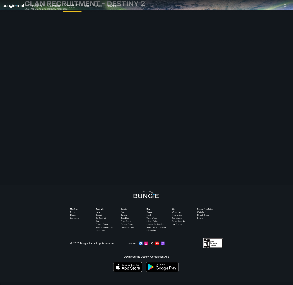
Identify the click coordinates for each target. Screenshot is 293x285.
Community (72, 4)
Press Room (126, 221)
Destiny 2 (37, 6)
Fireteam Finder (102, 224)
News (72, 212)
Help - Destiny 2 (36, 35)
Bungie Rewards (178, 221)
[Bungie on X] (152, 243)
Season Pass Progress (104, 227)
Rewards (112, 6)
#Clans (89, 114)
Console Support (36, 65)
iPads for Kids (202, 212)
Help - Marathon (36, 83)
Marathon (54, 6)
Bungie (124, 209)
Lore (29, 28)
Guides (149, 212)
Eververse (32, 44)
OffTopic (32, 80)
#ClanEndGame (112, 114)
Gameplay (32, 32)
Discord (73, 215)
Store (98, 6)
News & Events (203, 215)
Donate (200, 218)
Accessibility (34, 50)
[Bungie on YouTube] (157, 243)
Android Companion (38, 59)
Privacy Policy (152, 221)
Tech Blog (125, 218)
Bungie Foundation (205, 209)
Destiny (13, 6)
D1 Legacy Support (38, 68)
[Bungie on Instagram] (146, 243)
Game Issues (34, 47)
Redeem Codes (127, 224)
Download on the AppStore (129, 267)
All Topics (32, 16)
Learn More (74, 218)
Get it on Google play (163, 267)
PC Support (33, 62)
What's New (176, 212)
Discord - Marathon (38, 86)
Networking (33, 41)
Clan (97, 221)
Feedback (32, 22)
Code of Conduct (34, 91)
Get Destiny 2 (101, 218)
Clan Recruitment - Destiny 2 (43, 74)
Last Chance (177, 224)
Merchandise (177, 215)
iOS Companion (36, 56)
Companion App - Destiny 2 (43, 71)
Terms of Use (151, 218)
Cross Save (100, 230)
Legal (148, 215)
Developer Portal (127, 227)
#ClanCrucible (99, 114)
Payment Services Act (155, 224)
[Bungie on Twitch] (163, 243)
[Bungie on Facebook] (141, 243)
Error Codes (34, 38)
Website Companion (38, 53)
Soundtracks (177, 218)
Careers (124, 215)
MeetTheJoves (95, 52)
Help (86, 6)
